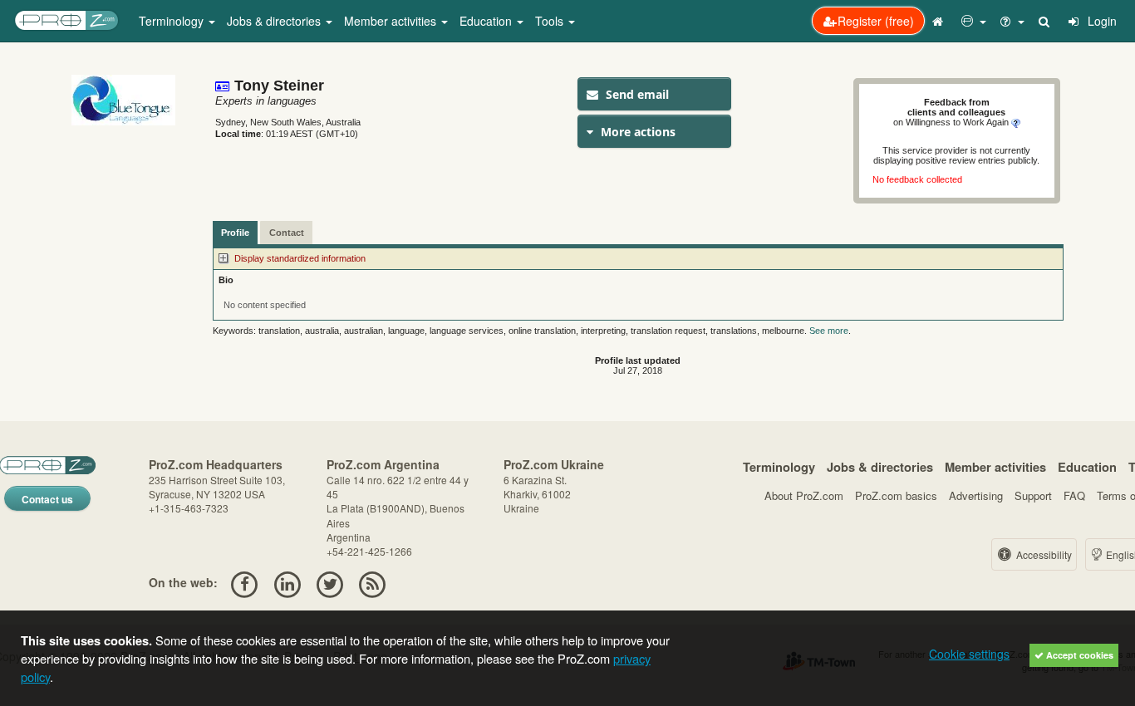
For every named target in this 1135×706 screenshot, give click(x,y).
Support (1033, 495)
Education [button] (487, 20)
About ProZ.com (803, 495)
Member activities (995, 467)
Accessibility (1043, 554)
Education (1087, 467)
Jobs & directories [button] (275, 20)
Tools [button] (551, 20)
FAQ (1074, 495)
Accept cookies (1078, 655)
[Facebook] (244, 582)
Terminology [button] (173, 20)
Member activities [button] (392, 20)
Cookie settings (969, 653)
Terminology (779, 467)
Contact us (47, 499)
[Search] (1045, 21)
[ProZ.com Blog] (372, 582)
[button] (974, 21)
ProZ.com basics (896, 495)
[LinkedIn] (287, 582)
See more (828, 331)
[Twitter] (329, 582)
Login (1100, 20)
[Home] (940, 21)
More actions (636, 132)
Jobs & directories (880, 467)
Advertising (976, 495)
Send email (635, 94)
